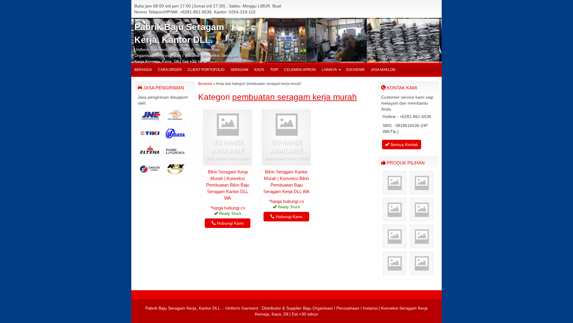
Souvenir (355, 70)
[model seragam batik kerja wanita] (422, 191)
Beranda (143, 70)
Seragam (239, 70)
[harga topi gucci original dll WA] (394, 218)
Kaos (259, 70)
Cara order (170, 70)
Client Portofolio (206, 70)
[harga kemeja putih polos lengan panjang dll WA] (422, 272)
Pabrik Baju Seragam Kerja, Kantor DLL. (183, 308)
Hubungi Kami (230, 223)
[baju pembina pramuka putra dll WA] (394, 272)
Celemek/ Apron (300, 70)
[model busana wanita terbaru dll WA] (422, 218)
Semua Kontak (403, 144)
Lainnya (329, 70)
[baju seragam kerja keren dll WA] (422, 245)
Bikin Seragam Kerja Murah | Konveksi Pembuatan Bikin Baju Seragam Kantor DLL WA (227, 185)
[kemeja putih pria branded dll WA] (394, 191)
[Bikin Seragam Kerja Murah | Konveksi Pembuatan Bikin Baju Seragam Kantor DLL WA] (227, 162)
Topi (274, 70)
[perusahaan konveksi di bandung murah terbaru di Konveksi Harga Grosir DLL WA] (394, 245)
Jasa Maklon (383, 70)
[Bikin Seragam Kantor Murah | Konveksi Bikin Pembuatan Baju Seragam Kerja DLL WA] (286, 162)
